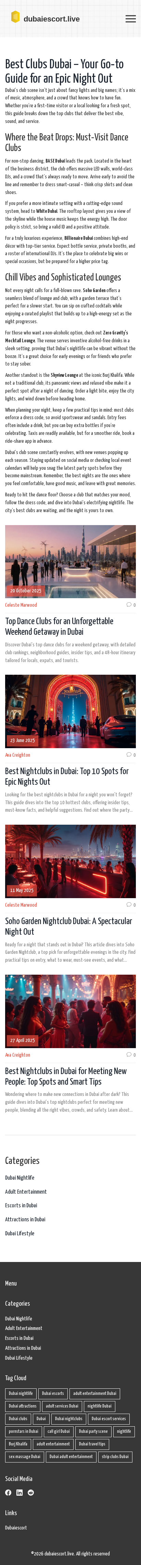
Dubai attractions (23, 1406)
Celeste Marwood (21, 605)
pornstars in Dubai (23, 1431)
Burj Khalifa (18, 1444)
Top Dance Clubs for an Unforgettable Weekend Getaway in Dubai (59, 627)
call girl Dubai (59, 1431)
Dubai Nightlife (19, 1178)
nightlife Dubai (100, 1406)
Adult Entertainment (26, 1192)
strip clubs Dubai (115, 1457)
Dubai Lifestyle (19, 1234)
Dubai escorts (53, 1393)
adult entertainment (53, 1444)
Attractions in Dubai (25, 1220)
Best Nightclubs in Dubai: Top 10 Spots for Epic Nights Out (67, 777)
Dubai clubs (18, 1419)
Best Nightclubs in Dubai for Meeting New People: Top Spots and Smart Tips (66, 1077)
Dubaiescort (16, 1527)
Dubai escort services (109, 1419)
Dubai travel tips (92, 1444)
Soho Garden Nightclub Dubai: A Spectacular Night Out (68, 927)
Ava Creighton (17, 755)
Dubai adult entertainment (71, 1457)
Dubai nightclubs (68, 1419)
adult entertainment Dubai (94, 1393)
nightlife (124, 1431)
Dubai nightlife (21, 1393)
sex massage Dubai (24, 1457)
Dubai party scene (93, 1431)
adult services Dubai (62, 1406)
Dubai (41, 1419)
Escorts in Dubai (21, 1206)
